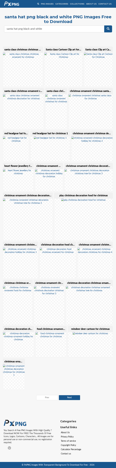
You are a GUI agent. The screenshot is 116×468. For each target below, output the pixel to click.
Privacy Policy (67, 437)
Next (69, 398)
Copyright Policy (68, 445)
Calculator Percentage (71, 449)
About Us (91, 4)
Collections (77, 4)
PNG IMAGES (47, 4)
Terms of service (68, 441)
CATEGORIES (61, 4)
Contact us (66, 454)
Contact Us (104, 4)
